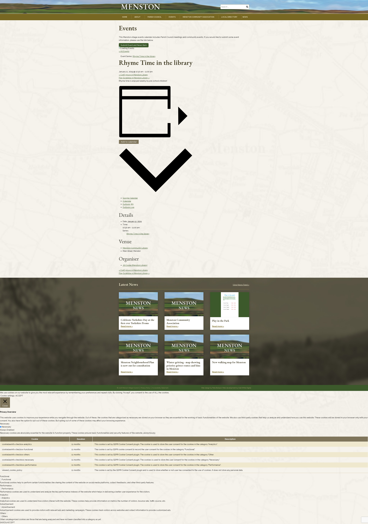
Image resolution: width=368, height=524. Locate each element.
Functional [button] (4, 476)
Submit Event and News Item (134, 45)
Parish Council (155, 17)
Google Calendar (130, 198)
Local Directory (229, 17)
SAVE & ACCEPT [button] (7, 522)
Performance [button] (6, 485)
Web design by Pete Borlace (211, 388)
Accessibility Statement (160, 388)
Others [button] (3, 513)
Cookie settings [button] (7, 396)
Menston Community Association (198, 17)
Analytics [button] (4, 495)
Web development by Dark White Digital (237, 388)
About (137, 17)
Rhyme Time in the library (138, 234)
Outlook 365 (128, 204)
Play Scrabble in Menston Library (134, 78)
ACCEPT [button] (19, 396)
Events (172, 17)
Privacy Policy (145, 388)
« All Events (124, 51)
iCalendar (127, 201)
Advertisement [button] (6, 504)
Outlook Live (128, 207)
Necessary (6, 427)
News (245, 17)
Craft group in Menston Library (133, 75)
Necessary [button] (4, 424)
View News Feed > (241, 285)
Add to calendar (129, 142)
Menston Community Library (135, 248)
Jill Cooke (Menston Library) (135, 265)
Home (124, 17)
